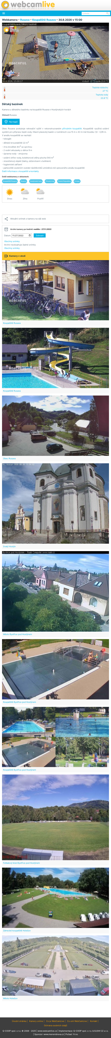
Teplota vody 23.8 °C (102, 96)
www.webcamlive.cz (47, 1031)
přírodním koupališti (72, 128)
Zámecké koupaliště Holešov (17, 930)
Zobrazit (40, 235)
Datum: (7, 235)
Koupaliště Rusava (44, 19)
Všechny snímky (12, 241)
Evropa (77, 181)
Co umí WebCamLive (77, 1021)
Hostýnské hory (36, 181)
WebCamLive (28, 5)
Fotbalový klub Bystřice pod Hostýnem (21, 863)
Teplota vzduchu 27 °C (100, 89)
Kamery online (36, 1021)
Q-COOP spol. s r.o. (82, 1031)
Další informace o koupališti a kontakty (20, 171)
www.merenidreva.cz (54, 1034)
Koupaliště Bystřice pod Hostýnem (19, 702)
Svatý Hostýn (9, 546)
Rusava (25, 19)
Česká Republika (64, 181)
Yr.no (75, 1034)
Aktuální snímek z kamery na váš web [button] (25, 219)
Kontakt (93, 1021)
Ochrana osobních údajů (55, 1025)
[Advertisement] (55, 209)
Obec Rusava (9, 458)
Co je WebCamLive (55, 1021)
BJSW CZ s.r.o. (101, 1031)
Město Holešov (10, 998)
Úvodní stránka (19, 1021)
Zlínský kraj (49, 181)
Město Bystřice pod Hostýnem (17, 634)
